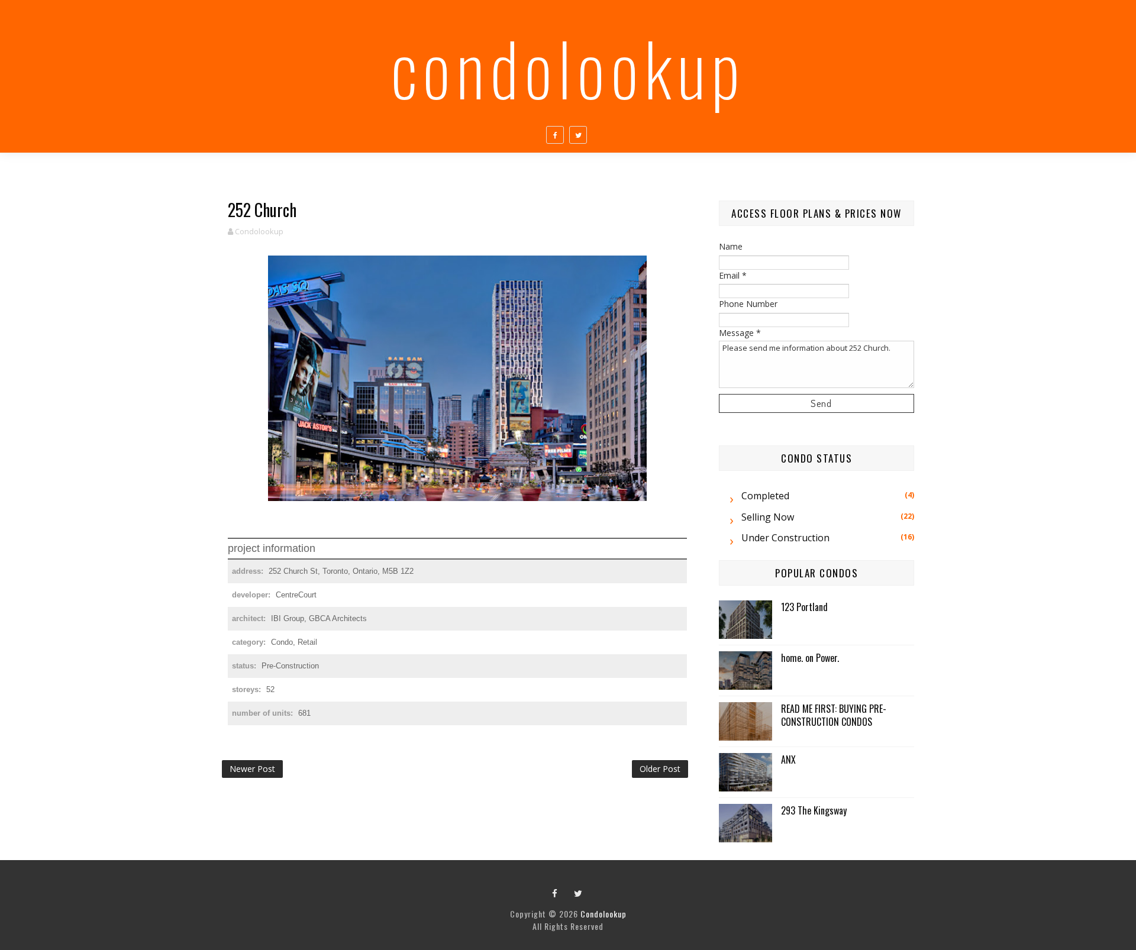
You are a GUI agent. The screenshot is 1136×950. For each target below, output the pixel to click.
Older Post (660, 768)
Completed (765, 495)
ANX (788, 759)
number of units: (263, 713)
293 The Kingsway (814, 810)
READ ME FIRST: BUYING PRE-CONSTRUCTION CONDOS (833, 715)
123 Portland (804, 607)
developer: (252, 594)
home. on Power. (810, 658)
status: (245, 665)
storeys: (247, 689)
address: (249, 571)
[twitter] (578, 135)
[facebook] (555, 135)
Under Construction (785, 537)
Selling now (767, 517)
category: (250, 642)
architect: (250, 618)
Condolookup (568, 67)
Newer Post (252, 768)
